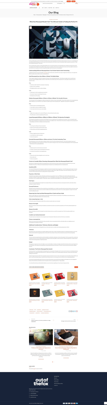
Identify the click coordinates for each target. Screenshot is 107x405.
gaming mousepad (32, 311)
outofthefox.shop (33, 397)
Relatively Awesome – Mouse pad (59, 283)
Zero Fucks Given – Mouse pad (72, 300)
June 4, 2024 (69, 350)
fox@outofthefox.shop (34, 395)
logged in (34, 368)
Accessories (30, 282)
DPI (35, 309)
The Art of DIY (71, 346)
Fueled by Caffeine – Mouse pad (72, 283)
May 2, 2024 (44, 350)
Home (34, 14)
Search (64, 3)
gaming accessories (45, 309)
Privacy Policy (56, 379)
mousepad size (32, 312)
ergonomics (39, 309)
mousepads (45, 72)
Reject (73, 1)
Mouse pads (33, 282)
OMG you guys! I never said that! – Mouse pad (36, 283)
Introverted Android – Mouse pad (47, 300)
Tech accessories (39, 14)
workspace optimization (45, 312)
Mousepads (45, 14)
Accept (69, 1)
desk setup (31, 309)
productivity (38, 312)
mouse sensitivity (39, 311)
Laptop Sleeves (38, 346)
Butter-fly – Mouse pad (58, 300)
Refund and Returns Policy (58, 383)
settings (62, 1)
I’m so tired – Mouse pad (45, 283)
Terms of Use (56, 381)
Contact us (56, 385)
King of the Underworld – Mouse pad (35, 300)
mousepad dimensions (47, 311)
